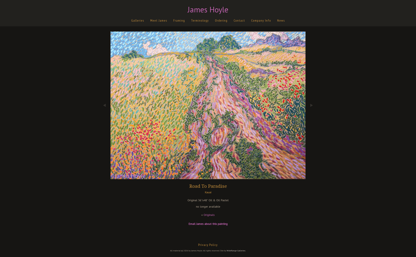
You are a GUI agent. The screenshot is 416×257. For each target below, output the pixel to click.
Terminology (200, 20)
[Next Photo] (310, 123)
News (281, 20)
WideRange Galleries (236, 250)
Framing (179, 20)
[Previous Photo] (106, 123)
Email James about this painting (208, 224)
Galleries (137, 20)
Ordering (221, 20)
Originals (209, 215)
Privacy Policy (208, 245)
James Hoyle (208, 9)
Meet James (158, 20)
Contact (239, 20)
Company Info (261, 20)
